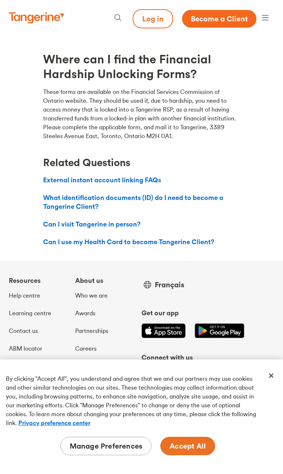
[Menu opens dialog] (265, 18)
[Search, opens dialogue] (118, 18)
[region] (141, 416)
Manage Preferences (106, 445)
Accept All (188, 445)
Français (169, 284)
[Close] (271, 376)
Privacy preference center (54, 422)
